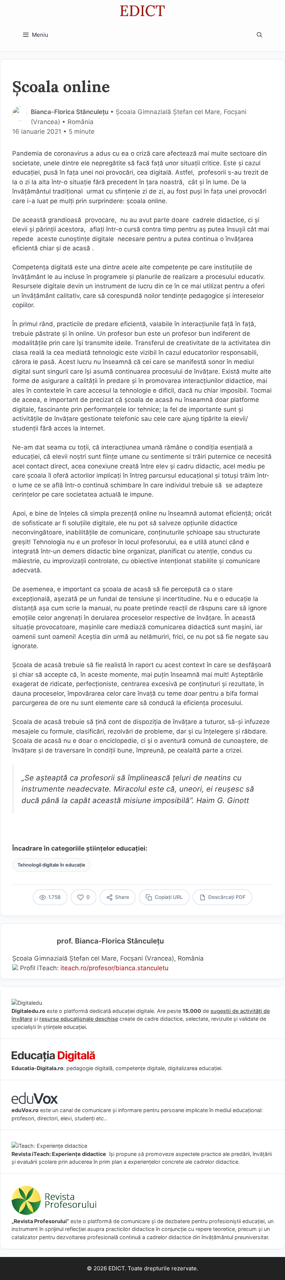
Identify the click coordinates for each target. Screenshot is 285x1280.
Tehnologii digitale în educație (51, 865)
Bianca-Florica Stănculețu (69, 112)
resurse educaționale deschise (78, 1019)
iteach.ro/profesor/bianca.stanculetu (114, 968)
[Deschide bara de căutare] (260, 35)
